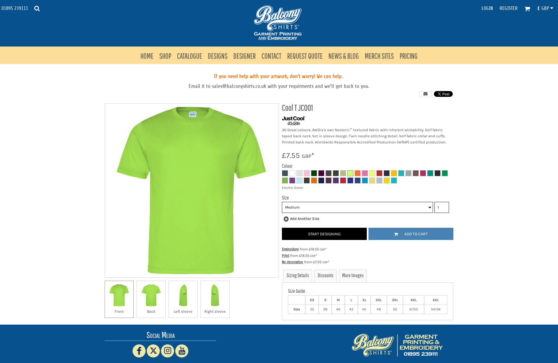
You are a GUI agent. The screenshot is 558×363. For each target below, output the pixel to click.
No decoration (292, 262)
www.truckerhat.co (279, 348)
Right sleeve (215, 311)
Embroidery (290, 249)
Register (509, 8)
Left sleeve (183, 311)
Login (487, 8)
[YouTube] (181, 350)
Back (151, 311)
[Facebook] (139, 350)
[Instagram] (167, 350)
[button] (37, 8)
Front (119, 311)
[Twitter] (153, 350)
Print (285, 255)
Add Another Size (304, 218)
